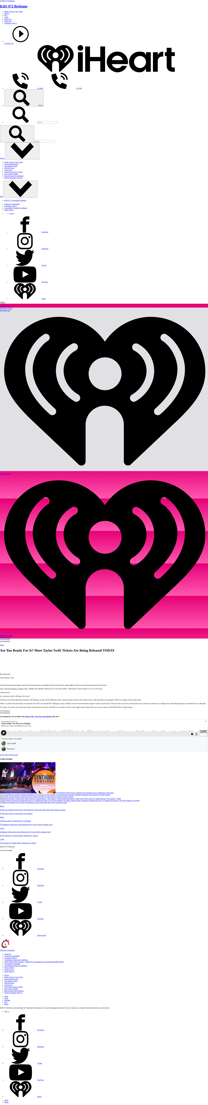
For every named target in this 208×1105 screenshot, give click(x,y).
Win (5, 15)
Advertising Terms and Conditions (16, 960)
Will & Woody (9, 168)
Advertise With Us (10, 958)
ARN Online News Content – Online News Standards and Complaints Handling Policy (34, 962)
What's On (8, 21)
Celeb (6, 17)
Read (6, 996)
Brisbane (7, 1000)
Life (5, 1002)
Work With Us (9, 971)
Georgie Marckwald (11, 164)
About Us (7, 954)
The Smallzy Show (10, 166)
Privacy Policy (9, 968)
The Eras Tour (13, 755)
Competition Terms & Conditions (15, 208)
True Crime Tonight (11, 174)
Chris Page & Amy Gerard (13, 172)
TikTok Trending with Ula (13, 178)
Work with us (9, 210)
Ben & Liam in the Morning (14, 176)
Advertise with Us (10, 23)
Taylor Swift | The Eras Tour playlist (38, 716)
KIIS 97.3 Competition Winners (15, 200)
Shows (6, 13)
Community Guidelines (12, 964)
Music (6, 1004)
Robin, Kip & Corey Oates (13, 11)
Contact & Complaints (12, 204)
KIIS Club (7, 19)
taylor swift (4, 755)
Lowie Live (8, 170)
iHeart (6, 1102)
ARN (6, 1100)
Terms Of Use (9, 970)
